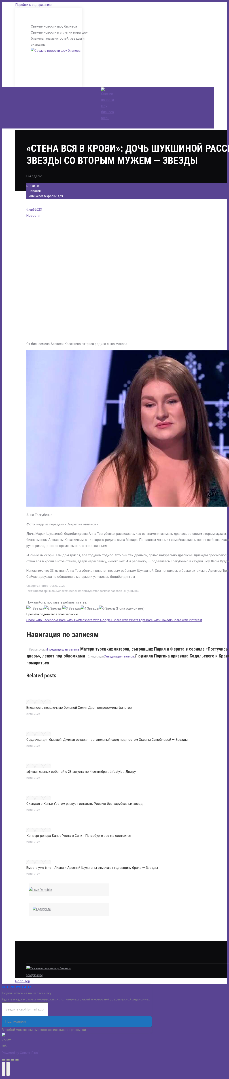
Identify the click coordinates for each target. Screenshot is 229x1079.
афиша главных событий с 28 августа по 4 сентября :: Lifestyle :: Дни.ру (81, 772)
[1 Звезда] (35, 609)
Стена (121, 591)
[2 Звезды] (53, 609)
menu (105, 118)
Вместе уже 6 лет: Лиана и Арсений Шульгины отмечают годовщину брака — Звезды (92, 868)
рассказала (106, 591)
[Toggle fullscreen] (12, 1060)
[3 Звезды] (71, 609)
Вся (37, 591)
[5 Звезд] (107, 609)
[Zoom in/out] (17, 1060)
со (115, 591)
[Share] (8, 1060)
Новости (35, 191)
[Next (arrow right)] (8, 1069)
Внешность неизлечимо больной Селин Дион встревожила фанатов (79, 708)
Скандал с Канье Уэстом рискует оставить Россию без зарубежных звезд (84, 804)
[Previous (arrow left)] (3, 1069)
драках (63, 591)
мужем (91, 591)
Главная (34, 185)
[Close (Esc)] (3, 1060)
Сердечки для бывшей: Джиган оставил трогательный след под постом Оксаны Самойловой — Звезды (107, 740)
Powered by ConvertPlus (21, 1053)
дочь (54, 591)
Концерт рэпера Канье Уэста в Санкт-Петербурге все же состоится (78, 836)
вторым (45, 591)
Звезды (73, 591)
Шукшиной (132, 591)
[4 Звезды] (90, 609)
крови (82, 591)
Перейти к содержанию (33, 5)
